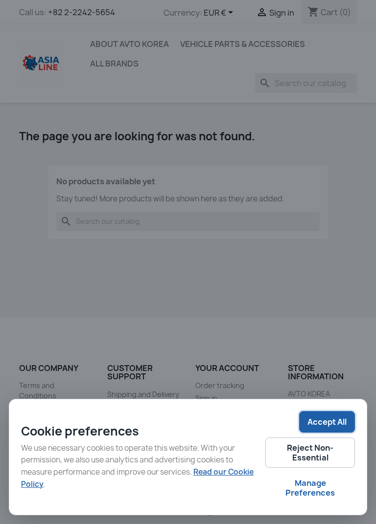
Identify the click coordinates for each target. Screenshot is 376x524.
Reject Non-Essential (310, 452)
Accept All (327, 421)
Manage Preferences (310, 488)
